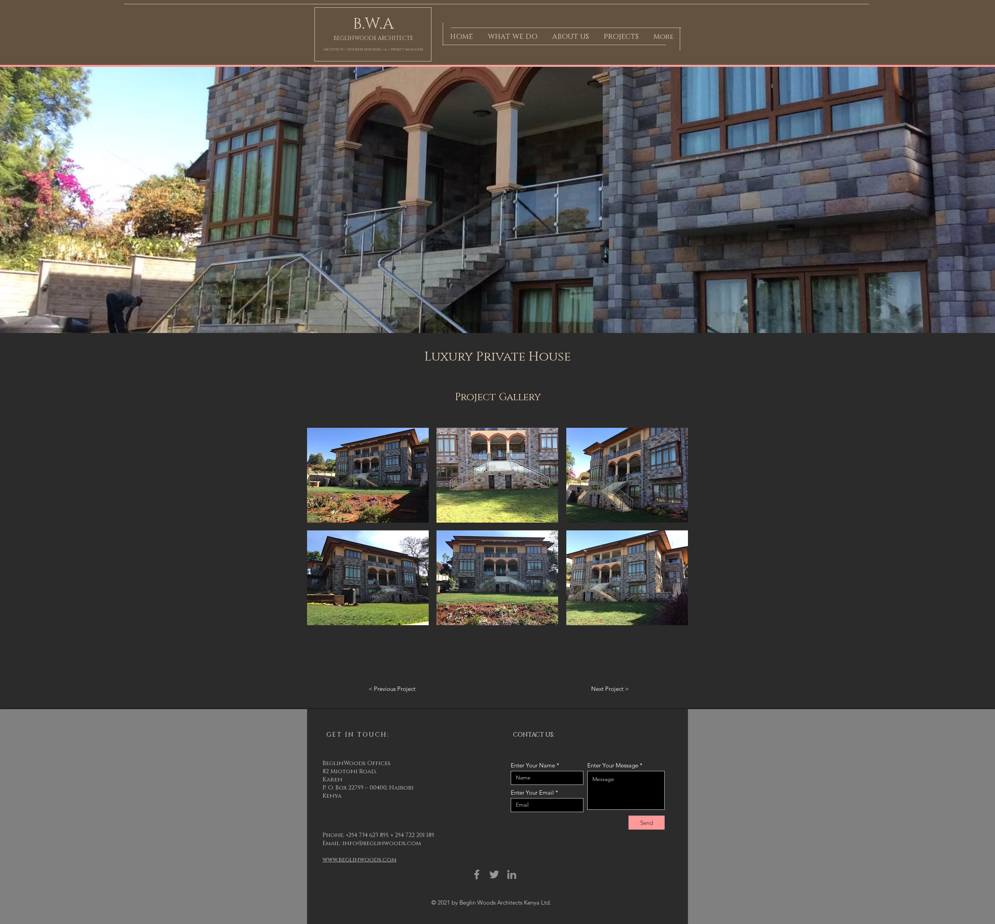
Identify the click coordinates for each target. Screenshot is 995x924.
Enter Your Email (532, 792)
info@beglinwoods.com (381, 843)
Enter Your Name (533, 765)
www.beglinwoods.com (359, 860)
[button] (368, 475)
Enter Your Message (612, 765)
